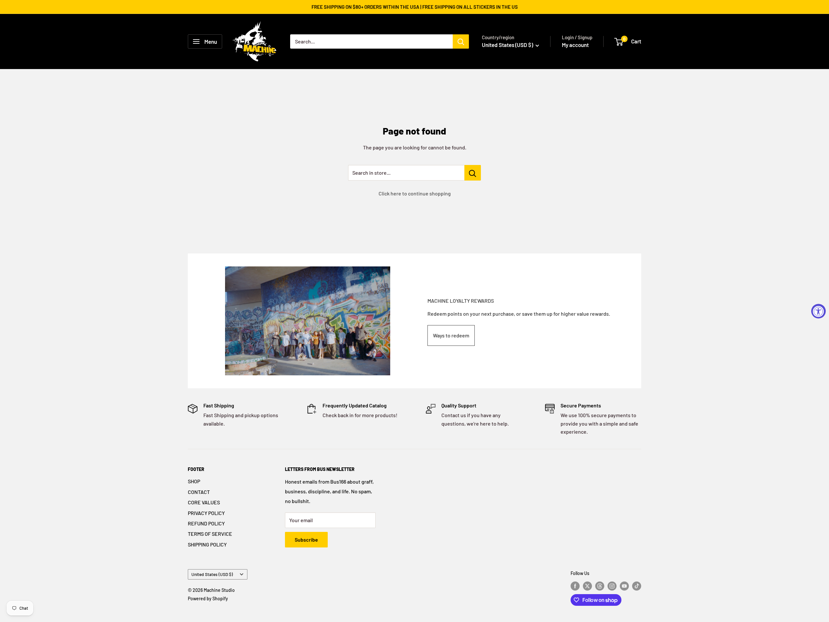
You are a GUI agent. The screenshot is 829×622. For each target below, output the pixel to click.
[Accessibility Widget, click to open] (818, 311)
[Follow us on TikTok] (636, 585)
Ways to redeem (451, 335)
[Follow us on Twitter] (587, 585)
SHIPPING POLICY (207, 544)
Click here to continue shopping (415, 193)
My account (575, 44)
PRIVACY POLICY (206, 513)
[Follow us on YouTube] (624, 585)
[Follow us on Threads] (599, 585)
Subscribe (306, 539)
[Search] (461, 41)
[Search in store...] (472, 173)
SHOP (194, 481)
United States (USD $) (212, 574)
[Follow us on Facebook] (575, 585)
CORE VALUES (204, 502)
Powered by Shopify (208, 598)
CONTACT (199, 492)
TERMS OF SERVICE (210, 534)
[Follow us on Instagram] (612, 585)
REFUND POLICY (206, 523)
